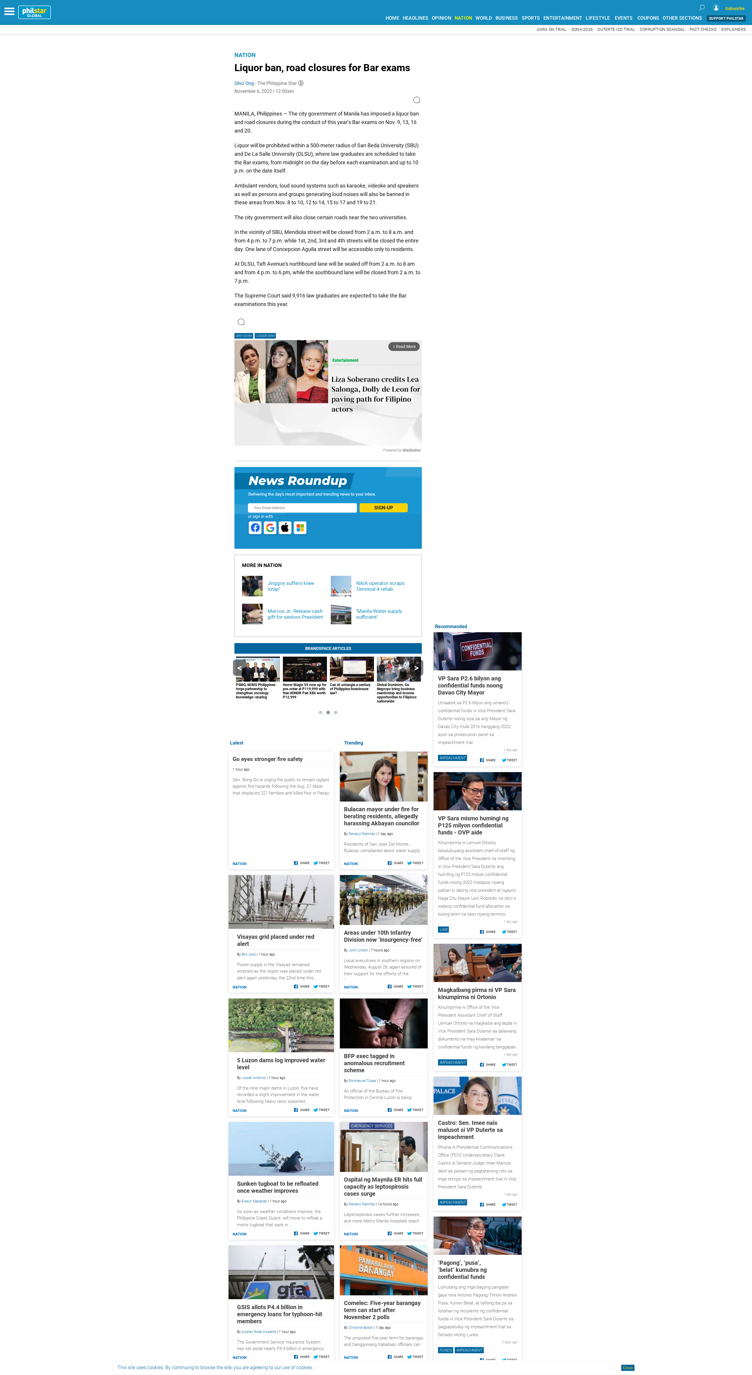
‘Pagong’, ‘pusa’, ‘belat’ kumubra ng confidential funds (462, 1269)
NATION (463, 18)
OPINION (441, 18)
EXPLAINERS (733, 29)
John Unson (358, 950)
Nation (245, 54)
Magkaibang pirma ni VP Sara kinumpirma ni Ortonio (477, 993)
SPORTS (531, 18)
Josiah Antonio (254, 1078)
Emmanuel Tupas (362, 1081)
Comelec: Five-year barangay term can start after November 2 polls (382, 1310)
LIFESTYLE (598, 18)
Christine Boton (361, 1328)
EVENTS (624, 18)
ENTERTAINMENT (562, 18)
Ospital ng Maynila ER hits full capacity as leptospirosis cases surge (383, 1186)
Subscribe (735, 8)
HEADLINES (415, 18)
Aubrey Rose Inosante (259, 1332)
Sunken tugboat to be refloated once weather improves (277, 1187)
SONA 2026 (582, 29)
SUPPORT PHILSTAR (726, 18)
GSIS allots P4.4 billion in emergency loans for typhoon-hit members (279, 1314)
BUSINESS (507, 18)
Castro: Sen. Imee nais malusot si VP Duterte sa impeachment (470, 1129)
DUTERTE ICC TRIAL (616, 29)
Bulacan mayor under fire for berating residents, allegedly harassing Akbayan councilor (381, 816)
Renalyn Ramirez (362, 834)
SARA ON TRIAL (551, 29)
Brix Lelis (249, 954)
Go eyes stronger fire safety (268, 759)
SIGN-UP (383, 508)
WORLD (484, 18)
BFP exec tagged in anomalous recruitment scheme (374, 1063)
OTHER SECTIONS (682, 18)
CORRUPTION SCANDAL (662, 29)
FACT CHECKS (703, 29)
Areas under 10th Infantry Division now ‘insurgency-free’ (383, 936)
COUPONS (648, 18)
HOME (392, 18)
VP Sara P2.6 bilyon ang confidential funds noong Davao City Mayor (470, 685)
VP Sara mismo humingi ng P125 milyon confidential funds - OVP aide (473, 825)
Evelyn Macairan (254, 1201)
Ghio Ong (244, 83)
